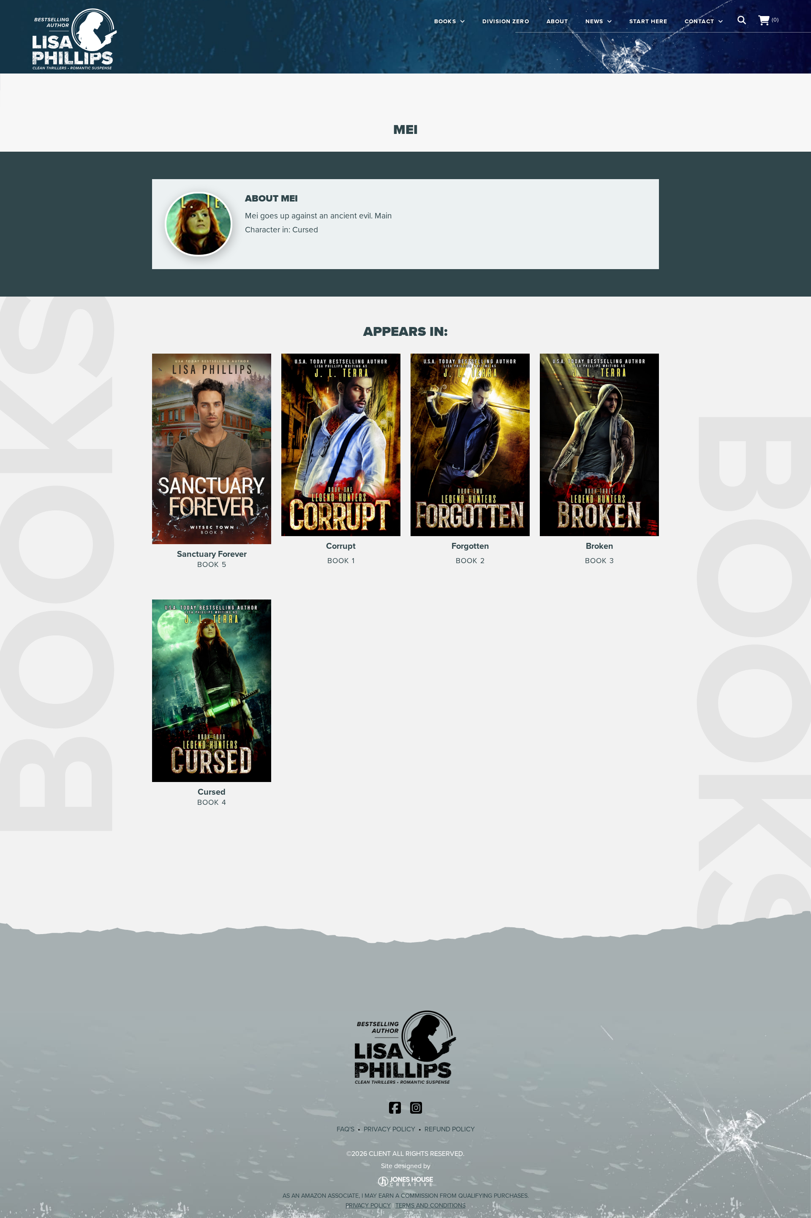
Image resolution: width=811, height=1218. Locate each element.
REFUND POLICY (450, 1129)
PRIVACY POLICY (389, 1129)
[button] (742, 20)
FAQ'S (345, 1129)
